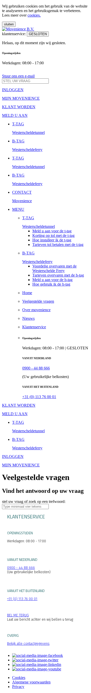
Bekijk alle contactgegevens (28, 644)
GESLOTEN (38, 34)
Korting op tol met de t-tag (53, 235)
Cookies (18, 677)
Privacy (18, 686)
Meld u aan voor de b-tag (52, 280)
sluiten (9, 24)
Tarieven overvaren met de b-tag (58, 275)
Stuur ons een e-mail (18, 76)
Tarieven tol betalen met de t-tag (57, 244)
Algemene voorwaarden (31, 682)
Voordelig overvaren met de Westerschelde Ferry (54, 268)
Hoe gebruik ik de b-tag (51, 284)
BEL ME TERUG (18, 615)
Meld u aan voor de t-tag (52, 231)
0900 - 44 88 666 (36, 368)
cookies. (34, 15)
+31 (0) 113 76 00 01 (39, 397)
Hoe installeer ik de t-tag (51, 240)
